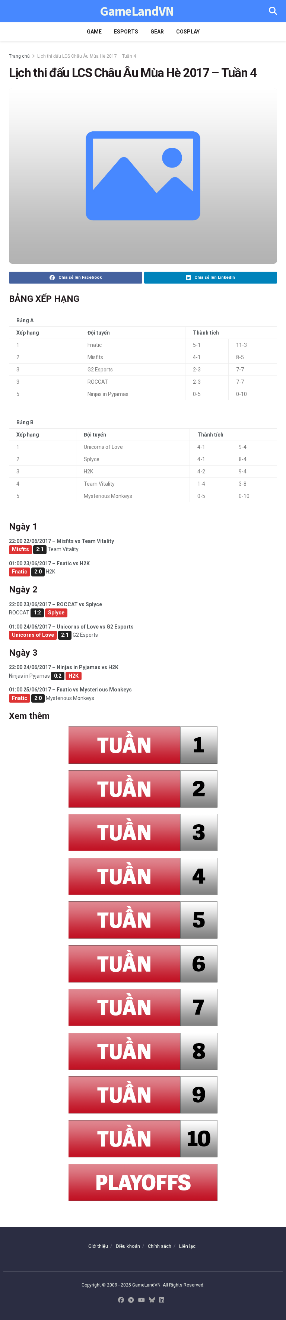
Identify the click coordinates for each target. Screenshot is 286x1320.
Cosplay (188, 32)
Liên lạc (187, 1246)
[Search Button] (273, 11)
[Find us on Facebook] (121, 1300)
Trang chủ (19, 56)
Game (94, 32)
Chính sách (159, 1246)
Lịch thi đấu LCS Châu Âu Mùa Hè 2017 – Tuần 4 (86, 56)
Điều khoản (128, 1246)
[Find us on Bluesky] (152, 1300)
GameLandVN (137, 11)
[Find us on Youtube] (141, 1300)
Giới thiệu (98, 1246)
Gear (157, 32)
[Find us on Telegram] (131, 1300)
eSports (126, 32)
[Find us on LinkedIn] (161, 1300)
